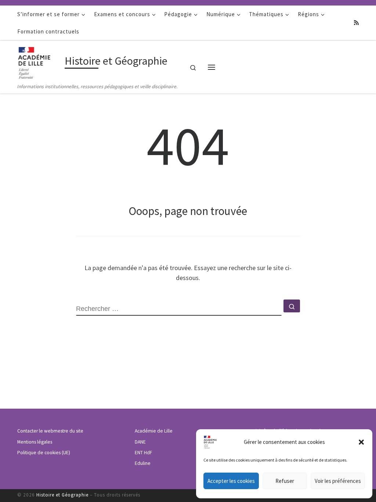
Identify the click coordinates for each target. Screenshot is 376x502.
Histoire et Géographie (62, 495)
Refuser (284, 480)
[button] (361, 442)
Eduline (143, 463)
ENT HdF (143, 452)
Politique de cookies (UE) (43, 452)
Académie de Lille (154, 431)
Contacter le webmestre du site (50, 431)
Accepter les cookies (231, 480)
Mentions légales (34, 442)
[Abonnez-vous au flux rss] (356, 22)
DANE (140, 442)
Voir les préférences (338, 480)
